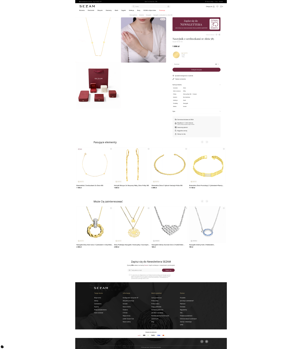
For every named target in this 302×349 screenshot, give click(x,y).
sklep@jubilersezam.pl (86, 1)
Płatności (182, 304)
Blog (152, 322)
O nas (216, 1)
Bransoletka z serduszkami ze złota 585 (89, 185)
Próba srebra (155, 304)
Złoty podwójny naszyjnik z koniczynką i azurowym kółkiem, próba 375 (131, 245)
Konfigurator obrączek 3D (130, 298)
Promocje (162, 10)
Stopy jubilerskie (156, 307)
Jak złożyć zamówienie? (187, 301)
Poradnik (182, 298)
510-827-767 (98, 1)
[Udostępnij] (219, 34)
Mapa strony (126, 316)
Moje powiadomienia (100, 310)
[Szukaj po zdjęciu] (168, 6)
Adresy (96, 301)
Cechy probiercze (156, 298)
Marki (116, 10)
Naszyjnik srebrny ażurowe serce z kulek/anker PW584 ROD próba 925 (167, 245)
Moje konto (97, 298)
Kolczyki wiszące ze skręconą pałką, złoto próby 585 (131, 185)
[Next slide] (206, 142)
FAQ (181, 313)
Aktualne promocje (128, 301)
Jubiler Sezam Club (128, 319)
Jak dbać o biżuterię (157, 313)
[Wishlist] (217, 6)
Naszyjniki (148, 15)
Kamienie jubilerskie (157, 310)
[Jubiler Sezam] (87, 7)
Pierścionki (91, 10)
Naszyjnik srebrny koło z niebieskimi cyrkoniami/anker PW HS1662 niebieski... (202, 245)
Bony (138, 10)
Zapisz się (168, 270)
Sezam (185, 106)
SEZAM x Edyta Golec (149, 10)
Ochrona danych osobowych (188, 319)
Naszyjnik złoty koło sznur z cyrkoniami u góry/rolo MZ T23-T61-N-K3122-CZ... (94, 245)
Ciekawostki (154, 319)
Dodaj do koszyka (196, 70)
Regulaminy (183, 310)
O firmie (125, 313)
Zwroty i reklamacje (186, 322)
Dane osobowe (98, 313)
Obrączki (100, 10)
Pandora (125, 310)
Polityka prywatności (186, 316)
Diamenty (109, 10)
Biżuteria (82, 10)
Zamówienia (97, 304)
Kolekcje (131, 10)
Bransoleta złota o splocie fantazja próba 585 (167, 185)
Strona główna (133, 15)
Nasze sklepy (210, 1)
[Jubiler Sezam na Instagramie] (206, 341)
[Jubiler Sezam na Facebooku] (201, 341)
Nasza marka (127, 307)
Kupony (96, 307)
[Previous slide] (202, 142)
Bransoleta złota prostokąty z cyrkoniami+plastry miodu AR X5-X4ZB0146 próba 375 (205, 185)
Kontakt (221, 1)
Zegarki (123, 10)
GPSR (181, 325)
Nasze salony (127, 322)
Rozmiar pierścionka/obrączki (160, 316)
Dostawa (182, 307)
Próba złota (154, 301)
